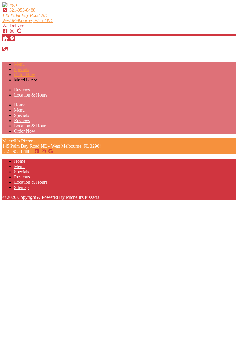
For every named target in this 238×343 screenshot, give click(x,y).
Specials (21, 69)
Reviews (22, 89)
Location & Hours (30, 94)
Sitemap (21, 187)
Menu (19, 64)
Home (19, 104)
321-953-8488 (22, 10)
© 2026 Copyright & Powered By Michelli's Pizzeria (50, 197)
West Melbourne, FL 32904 (27, 18)
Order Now (24, 74)
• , (52, 146)
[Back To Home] (9, 4)
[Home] (5, 38)
